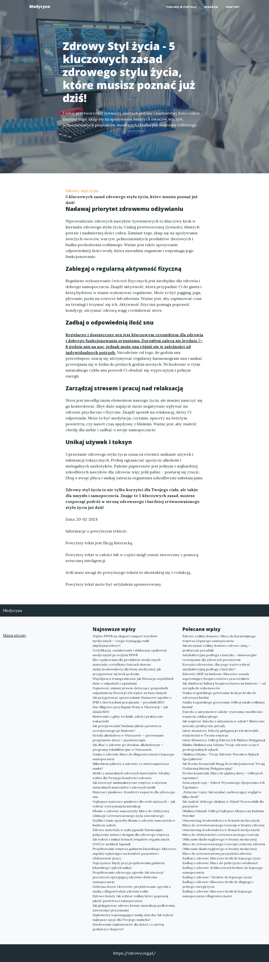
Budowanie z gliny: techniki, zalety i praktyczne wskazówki (128, 718)
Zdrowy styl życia (82, 190)
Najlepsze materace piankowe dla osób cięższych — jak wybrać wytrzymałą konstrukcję (134, 804)
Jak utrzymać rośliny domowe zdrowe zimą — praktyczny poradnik (216, 648)
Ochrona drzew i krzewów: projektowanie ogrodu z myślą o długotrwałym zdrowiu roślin (132, 889)
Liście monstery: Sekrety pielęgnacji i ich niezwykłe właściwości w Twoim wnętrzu (220, 733)
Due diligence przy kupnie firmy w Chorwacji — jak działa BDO (130, 709)
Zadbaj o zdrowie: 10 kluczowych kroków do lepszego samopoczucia (222, 870)
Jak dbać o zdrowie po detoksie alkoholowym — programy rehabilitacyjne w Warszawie (128, 747)
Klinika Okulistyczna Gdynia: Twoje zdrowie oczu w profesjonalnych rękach (220, 747)
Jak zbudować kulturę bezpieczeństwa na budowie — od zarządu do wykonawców (224, 685)
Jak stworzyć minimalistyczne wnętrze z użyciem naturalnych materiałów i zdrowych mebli (130, 785)
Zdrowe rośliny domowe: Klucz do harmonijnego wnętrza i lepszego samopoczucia (219, 638)
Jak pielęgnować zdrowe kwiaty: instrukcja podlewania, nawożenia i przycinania (134, 908)
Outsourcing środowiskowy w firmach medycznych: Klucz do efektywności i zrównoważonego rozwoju (221, 832)
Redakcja (211, 7)
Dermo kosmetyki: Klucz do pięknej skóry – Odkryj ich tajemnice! (222, 775)
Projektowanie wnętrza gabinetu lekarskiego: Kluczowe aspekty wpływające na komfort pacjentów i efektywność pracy (134, 853)
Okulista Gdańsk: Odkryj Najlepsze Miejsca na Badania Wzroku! (223, 813)
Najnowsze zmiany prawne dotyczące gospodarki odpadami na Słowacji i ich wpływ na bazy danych (130, 690)
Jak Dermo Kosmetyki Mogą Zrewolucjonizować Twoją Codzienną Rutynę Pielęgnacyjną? (223, 766)
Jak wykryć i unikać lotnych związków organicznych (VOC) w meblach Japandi (131, 841)
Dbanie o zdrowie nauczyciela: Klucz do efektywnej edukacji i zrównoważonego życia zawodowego (131, 813)
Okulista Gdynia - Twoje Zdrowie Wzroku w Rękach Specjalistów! (220, 756)
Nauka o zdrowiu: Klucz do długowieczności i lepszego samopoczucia (133, 756)
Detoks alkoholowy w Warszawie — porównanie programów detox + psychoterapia (128, 737)
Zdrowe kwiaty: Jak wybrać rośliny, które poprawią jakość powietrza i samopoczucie (130, 898)
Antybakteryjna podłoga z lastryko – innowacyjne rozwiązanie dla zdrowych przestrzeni (219, 657)
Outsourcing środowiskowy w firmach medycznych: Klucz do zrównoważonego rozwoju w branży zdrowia (223, 822)
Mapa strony (14, 635)
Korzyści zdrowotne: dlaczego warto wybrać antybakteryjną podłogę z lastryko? (216, 666)
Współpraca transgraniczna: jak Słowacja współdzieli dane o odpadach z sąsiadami (133, 681)
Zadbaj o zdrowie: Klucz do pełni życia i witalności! (220, 863)
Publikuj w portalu (181, 7)
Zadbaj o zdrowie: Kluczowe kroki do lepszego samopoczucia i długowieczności (217, 893)
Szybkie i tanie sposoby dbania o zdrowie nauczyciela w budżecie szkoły (134, 822)
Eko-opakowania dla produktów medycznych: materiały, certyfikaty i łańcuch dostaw (127, 662)
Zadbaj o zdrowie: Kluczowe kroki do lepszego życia (221, 858)
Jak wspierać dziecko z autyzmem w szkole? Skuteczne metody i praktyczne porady (223, 723)
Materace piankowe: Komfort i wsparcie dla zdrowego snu (134, 794)
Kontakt (233, 7)
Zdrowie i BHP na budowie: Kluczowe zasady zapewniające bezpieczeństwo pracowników (216, 676)
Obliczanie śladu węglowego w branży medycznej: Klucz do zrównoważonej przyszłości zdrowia (219, 851)
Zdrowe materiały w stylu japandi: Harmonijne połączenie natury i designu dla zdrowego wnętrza (131, 832)
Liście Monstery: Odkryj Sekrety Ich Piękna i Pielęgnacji (223, 740)
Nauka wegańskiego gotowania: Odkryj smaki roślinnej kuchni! (223, 704)
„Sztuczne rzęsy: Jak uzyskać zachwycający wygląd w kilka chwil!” (222, 794)
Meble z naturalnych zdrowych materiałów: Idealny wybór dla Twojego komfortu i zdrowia (131, 775)
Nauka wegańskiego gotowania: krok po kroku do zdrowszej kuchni (219, 695)
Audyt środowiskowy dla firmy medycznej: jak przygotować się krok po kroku (127, 671)
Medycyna (39, 6)
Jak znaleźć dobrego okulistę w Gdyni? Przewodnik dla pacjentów (223, 804)
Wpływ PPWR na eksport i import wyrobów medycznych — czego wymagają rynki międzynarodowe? (125, 641)
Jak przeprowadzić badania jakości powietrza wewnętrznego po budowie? (127, 728)
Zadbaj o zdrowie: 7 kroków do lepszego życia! (217, 877)
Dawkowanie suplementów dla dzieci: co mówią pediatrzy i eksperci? (128, 926)
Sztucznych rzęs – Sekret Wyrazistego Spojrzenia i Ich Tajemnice (223, 785)
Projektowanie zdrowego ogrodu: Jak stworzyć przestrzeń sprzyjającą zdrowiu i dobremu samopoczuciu (128, 877)
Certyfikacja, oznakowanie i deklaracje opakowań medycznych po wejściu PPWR (130, 652)
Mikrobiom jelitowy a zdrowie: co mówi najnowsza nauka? (131, 766)
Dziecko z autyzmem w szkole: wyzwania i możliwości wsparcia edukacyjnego (222, 714)
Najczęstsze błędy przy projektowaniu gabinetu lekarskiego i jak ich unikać (129, 865)
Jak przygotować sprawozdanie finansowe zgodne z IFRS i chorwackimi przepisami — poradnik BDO (132, 700)
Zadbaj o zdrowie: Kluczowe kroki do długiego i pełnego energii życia (217, 884)
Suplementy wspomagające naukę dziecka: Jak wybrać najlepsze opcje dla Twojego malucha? (133, 917)
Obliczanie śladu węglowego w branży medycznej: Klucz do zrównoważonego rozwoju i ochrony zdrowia (223, 841)
